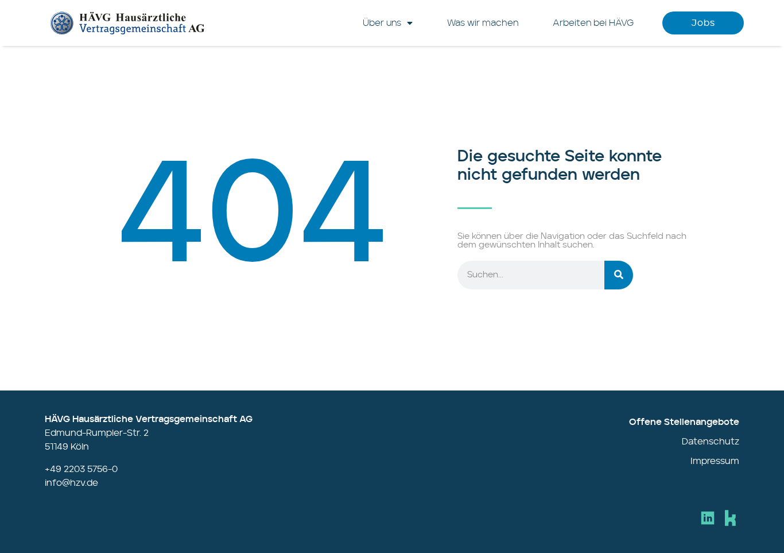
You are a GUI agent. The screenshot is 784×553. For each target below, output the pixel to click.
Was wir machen (482, 23)
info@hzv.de (71, 483)
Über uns (382, 23)
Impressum (714, 461)
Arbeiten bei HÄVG (593, 23)
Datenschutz (710, 441)
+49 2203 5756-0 (81, 469)
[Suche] (618, 275)
